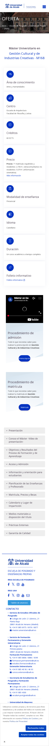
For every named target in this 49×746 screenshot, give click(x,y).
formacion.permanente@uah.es (25, 660)
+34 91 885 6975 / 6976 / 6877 (25, 627)
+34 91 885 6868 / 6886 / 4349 (25, 657)
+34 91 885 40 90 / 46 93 (22, 669)
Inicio (4, 26)
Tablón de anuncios (19, 602)
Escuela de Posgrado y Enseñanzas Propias (27, 26)
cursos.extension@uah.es (23, 672)
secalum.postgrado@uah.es (24, 695)
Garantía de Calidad (19, 533)
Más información (14, 175)
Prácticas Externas (18, 525)
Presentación (16, 430)
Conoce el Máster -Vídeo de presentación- (23, 440)
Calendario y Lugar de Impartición (20, 504)
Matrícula (24, 407)
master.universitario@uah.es (24, 630)
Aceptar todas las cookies (32, 735)
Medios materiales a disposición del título (20, 515)
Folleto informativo (15, 280)
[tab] (24, 430)
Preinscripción (24, 358)
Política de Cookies (30, 718)
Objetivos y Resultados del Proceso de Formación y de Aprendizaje (23, 453)
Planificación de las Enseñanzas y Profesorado (25, 485)
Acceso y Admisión (18, 464)
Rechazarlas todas (36, 728)
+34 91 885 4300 (19, 692)
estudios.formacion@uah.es (24, 663)
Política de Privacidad (18, 721)
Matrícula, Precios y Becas (22, 494)
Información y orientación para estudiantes (25, 474)
